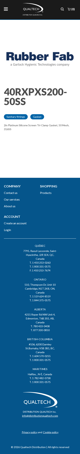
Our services (12, 199)
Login (7, 230)
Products (46, 192)
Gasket (37, 116)
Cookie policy (50, 432)
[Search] (62, 9)
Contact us (10, 192)
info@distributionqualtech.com (40, 415)
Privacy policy (29, 432)
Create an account (15, 223)
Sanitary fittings (16, 116)
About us (9, 206)
